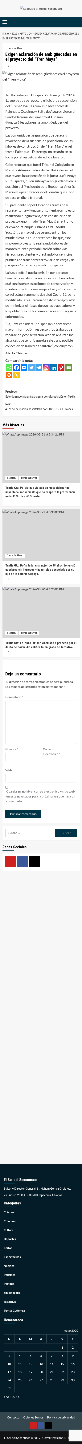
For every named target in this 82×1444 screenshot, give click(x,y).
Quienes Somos (33, 1417)
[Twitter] (31, 367)
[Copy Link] (16, 375)
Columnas (10, 1221)
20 (41, 1372)
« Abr (7, 1396)
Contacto (13, 1417)
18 (20, 1372)
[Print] (9, 375)
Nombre (11, 749)
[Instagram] (46, 367)
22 (62, 1372)
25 (20, 1380)
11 (20, 1364)
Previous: (40, 394)
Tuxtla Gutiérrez (15, 48)
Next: (39, 406)
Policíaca (11, 478)
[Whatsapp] (9, 367)
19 (30, 1372)
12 (30, 1364)
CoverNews (50, 1437)
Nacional (9, 1266)
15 (62, 1364)
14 (51, 1364)
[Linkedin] (53, 367)
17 (9, 1372)
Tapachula (10, 1301)
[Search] (77, 22)
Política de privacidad (61, 1417)
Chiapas (9, 1212)
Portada (9, 1284)
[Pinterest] (61, 367)
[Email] (68, 367)
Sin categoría (12, 1292)
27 (41, 1380)
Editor (8, 1248)
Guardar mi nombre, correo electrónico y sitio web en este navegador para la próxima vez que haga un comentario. (40, 796)
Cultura (8, 1230)
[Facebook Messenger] (24, 367)
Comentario (14, 697)
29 (62, 1380)
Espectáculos (12, 1257)
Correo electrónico (51, 752)
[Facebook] (16, 367)
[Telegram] (38, 367)
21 (51, 1372)
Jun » (15, 1396)
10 (9, 1364)
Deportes (10, 1239)
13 (41, 1364)
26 (30, 1380)
